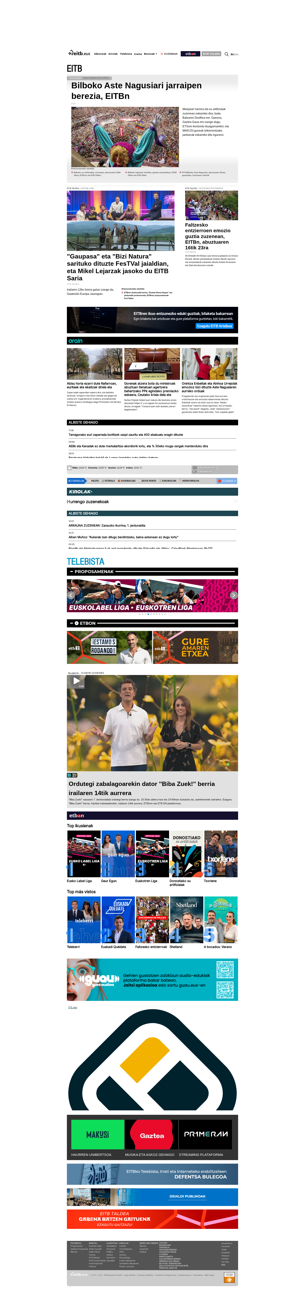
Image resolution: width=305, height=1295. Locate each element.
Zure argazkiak (207, 468)
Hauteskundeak (168, 1250)
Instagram (225, 1252)
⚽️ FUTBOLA (108, 481)
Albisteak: (112, 1243)
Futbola (122, 1246)
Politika (110, 1252)
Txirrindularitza (125, 1249)
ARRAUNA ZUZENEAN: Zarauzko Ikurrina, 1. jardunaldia (107, 525)
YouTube (225, 1262)
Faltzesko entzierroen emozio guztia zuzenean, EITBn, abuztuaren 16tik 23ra (208, 236)
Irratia (138, 54)
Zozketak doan (167, 1252)
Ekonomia (111, 1249)
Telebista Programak (79, 1249)
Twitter (224, 1249)
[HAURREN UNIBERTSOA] (97, 1133)
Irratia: (93, 1243)
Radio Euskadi (95, 1249)
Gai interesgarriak (170, 1259)
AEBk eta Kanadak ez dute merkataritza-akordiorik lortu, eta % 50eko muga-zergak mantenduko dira (138, 446)
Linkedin (224, 1259)
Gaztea (92, 1255)
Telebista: (76, 1243)
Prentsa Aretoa (168, 1268)
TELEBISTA (85, 561)
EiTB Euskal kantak (97, 1261)
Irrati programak (96, 1263)
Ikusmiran (111, 1258)
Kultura (110, 1255)
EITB (74, 68)
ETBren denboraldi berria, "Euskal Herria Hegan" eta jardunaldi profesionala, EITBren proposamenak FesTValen (148, 295)
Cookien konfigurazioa (165, 1275)
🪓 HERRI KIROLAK (189, 481)
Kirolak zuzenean (126, 1266)
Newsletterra (226, 1243)
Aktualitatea (111, 1246)
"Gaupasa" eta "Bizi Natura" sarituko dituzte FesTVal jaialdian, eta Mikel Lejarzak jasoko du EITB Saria (118, 267)
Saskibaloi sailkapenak (129, 1263)
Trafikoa (164, 1247)
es (236, 54)
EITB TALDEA (211, 53)
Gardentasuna (184, 1275)
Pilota (121, 1252)
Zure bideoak (205, 472)
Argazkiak (144, 1249)
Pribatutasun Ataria (113, 1275)
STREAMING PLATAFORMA (201, 1155)
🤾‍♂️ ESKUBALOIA (167, 481)
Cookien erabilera (145, 1275)
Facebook (225, 1246)
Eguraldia (111, 1261)
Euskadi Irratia (95, 1246)
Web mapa (209, 1275)
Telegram (225, 1256)
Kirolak (113, 54)
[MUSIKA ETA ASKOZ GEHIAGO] (151, 1133)
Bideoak (73, 1252)
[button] (139, 614)
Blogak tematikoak (170, 1263)
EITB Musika (94, 1258)
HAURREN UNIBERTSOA (91, 1155)
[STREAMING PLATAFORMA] (205, 1133)
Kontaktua (198, 1275)
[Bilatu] (227, 54)
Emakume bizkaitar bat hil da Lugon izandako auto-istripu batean (113, 458)
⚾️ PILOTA (93, 481)
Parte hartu (166, 1257)
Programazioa (76, 1246)
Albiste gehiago (83, 422)
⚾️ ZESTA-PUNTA (147, 481)
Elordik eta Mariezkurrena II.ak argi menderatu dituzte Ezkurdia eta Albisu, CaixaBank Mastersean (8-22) (141, 548)
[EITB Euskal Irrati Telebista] (79, 52)
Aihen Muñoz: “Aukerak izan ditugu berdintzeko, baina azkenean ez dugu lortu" (123, 537)
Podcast (92, 1266)
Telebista (126, 54)
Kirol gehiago (124, 1258)
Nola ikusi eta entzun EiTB (173, 1266)
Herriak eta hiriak (169, 1261)
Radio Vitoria (94, 1252)
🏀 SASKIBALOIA (127, 481)
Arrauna (122, 1255)
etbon (87, 623)
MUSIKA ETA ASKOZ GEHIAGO (149, 1155)
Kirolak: (124, 1243)
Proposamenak (94, 571)
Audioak (143, 1252)
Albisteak (100, 54)
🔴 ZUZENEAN (225, 481)
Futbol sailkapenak (127, 1261)
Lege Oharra (129, 1275)
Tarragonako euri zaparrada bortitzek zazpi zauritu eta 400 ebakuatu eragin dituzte (126, 434)
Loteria (163, 1254)
